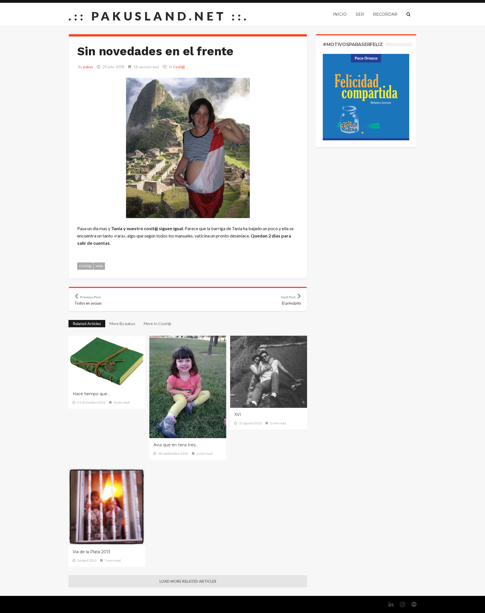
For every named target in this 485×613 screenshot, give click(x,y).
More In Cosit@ (157, 323)
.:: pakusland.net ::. (158, 16)
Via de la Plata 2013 (91, 551)
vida (99, 266)
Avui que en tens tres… (176, 444)
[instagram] (399, 604)
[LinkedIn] (388, 604)
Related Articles (87, 323)
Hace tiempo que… (91, 393)
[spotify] (411, 604)
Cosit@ (179, 67)
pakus (88, 67)
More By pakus (122, 323)
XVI (237, 414)
